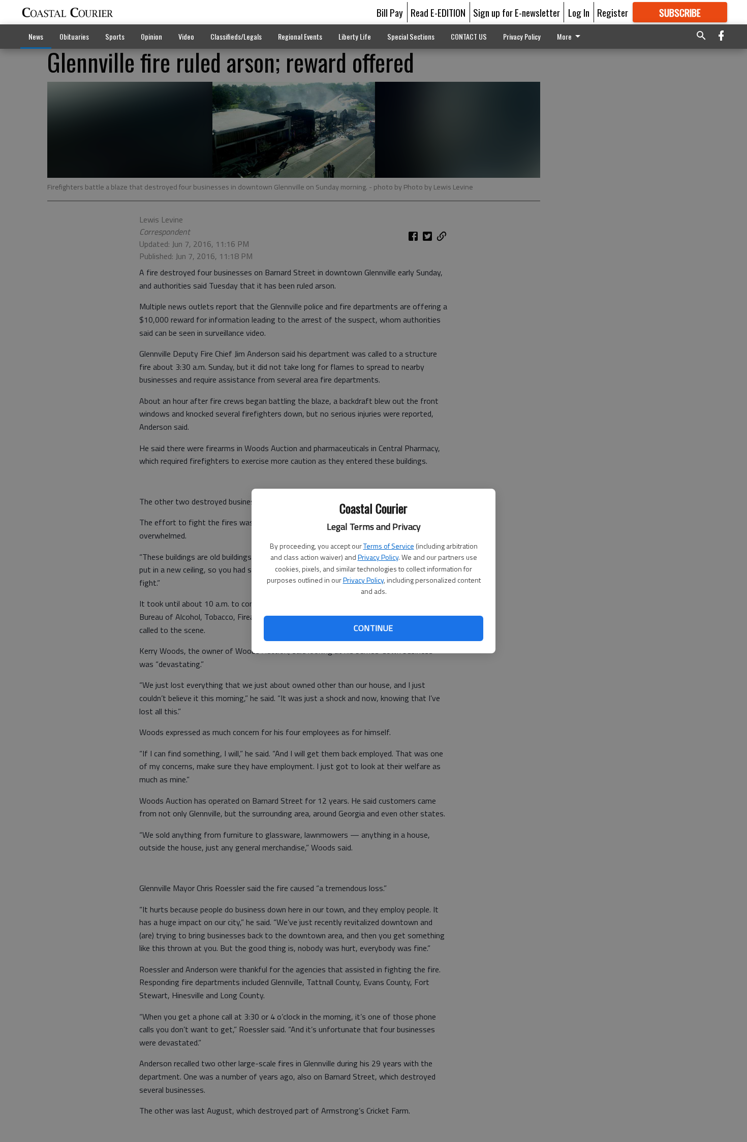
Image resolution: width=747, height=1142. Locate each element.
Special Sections (410, 36)
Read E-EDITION (438, 12)
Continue (373, 628)
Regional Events (300, 36)
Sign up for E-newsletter (516, 12)
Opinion (151, 36)
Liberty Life (354, 36)
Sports (114, 36)
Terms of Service (388, 546)
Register (612, 12)
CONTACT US (469, 36)
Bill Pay (390, 12)
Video (186, 36)
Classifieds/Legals (236, 36)
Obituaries (74, 36)
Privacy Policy (378, 557)
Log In (578, 12)
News (35, 36)
